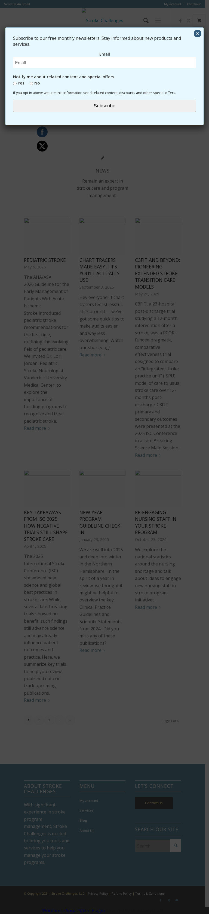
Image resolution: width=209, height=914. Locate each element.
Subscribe (104, 105)
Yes (20, 83)
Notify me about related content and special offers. (64, 76)
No (36, 83)
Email (104, 54)
